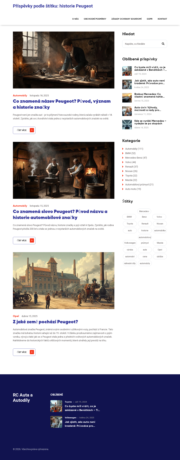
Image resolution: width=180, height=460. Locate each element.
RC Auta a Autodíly (23, 397)
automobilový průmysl (145, 238)
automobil (129, 256)
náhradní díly (130, 263)
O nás (75, 18)
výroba (130, 249)
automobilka (160, 230)
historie (144, 230)
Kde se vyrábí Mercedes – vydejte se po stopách (150, 122)
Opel (16, 316)
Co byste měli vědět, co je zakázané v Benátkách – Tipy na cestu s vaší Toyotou (150, 68)
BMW (130, 153)
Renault (131, 166)
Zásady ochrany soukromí (126, 18)
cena (145, 256)
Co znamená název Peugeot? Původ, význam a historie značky (62, 104)
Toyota (131, 175)
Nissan (131, 171)
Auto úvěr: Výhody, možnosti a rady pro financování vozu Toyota (149, 108)
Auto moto (133, 189)
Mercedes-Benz (136, 157)
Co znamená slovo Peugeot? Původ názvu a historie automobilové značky (60, 214)
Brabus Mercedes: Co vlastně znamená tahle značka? (148, 95)
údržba (160, 256)
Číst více (21, 130)
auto (130, 230)
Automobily (20, 95)
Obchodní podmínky (95, 18)
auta (145, 249)
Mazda (131, 180)
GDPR (149, 18)
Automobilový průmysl (139, 184)
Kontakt (162, 18)
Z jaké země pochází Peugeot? (45, 322)
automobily (145, 263)
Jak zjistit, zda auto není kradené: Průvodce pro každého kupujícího (149, 82)
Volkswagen (130, 243)
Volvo (130, 162)
